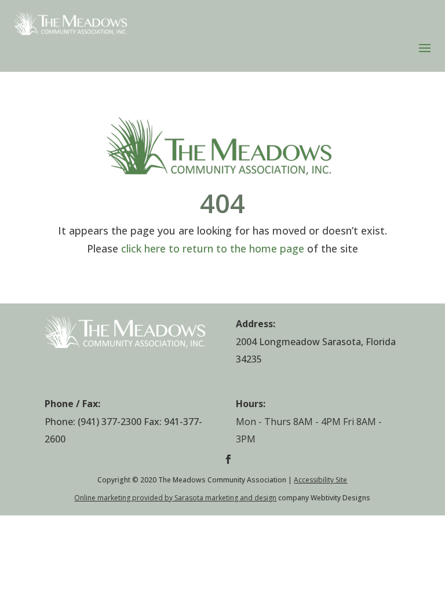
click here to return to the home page (212, 248)
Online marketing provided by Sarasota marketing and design (175, 498)
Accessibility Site (320, 480)
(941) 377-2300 (109, 421)
